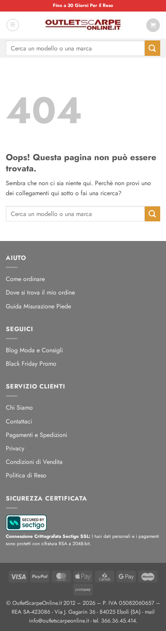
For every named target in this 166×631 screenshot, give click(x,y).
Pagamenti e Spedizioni (36, 434)
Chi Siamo (19, 407)
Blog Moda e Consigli (34, 350)
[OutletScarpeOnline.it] (83, 25)
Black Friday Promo (31, 363)
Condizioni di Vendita (34, 461)
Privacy (15, 448)
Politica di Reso (26, 475)
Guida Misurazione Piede (38, 306)
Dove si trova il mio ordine (40, 292)
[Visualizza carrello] (153, 25)
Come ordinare (25, 278)
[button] (13, 25)
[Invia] (152, 47)
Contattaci (19, 421)
